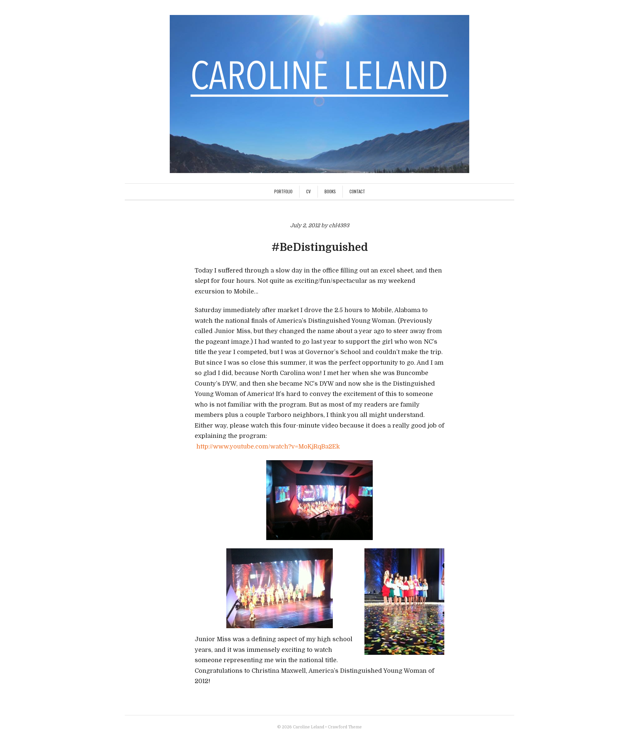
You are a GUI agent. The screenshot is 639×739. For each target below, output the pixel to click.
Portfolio (283, 191)
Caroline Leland (308, 727)
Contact (357, 191)
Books (330, 191)
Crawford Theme (345, 727)
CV (308, 191)
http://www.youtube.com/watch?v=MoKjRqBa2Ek (268, 446)
